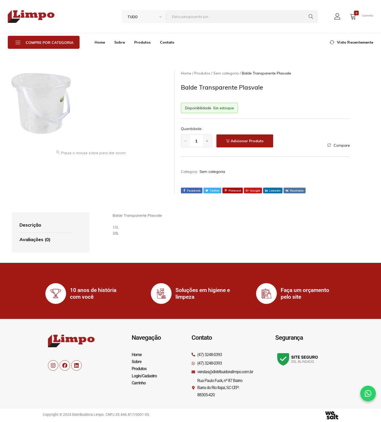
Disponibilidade (198, 108)
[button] (338, 145)
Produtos (142, 42)
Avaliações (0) (35, 239)
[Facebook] (65, 365)
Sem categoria (212, 171)
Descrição (30, 225)
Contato (167, 42)
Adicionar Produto (247, 141)
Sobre (119, 42)
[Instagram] (53, 365)
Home (100, 42)
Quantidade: (191, 128)
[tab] (46, 225)
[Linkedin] (76, 365)
